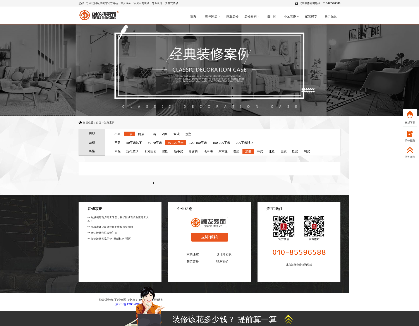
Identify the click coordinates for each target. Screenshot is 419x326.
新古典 (193, 151)
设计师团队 (224, 254)
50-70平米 (155, 142)
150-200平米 (221, 142)
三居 (153, 134)
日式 (283, 151)
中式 (260, 151)
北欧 (272, 151)
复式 (176, 134)
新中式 (178, 151)
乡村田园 (150, 151)
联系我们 (222, 261)
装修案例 (250, 16)
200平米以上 (244, 142)
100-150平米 (198, 142)
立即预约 (209, 237)
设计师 (271, 16)
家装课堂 (311, 16)
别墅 (188, 134)
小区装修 (290, 16)
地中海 (208, 151)
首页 (193, 16)
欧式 (295, 151)
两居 (141, 134)
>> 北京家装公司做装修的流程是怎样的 (110, 226)
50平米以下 (134, 142)
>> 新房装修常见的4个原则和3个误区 (109, 238)
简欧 (165, 151)
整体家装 (211, 16)
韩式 (307, 151)
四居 (165, 134)
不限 (118, 134)
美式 (236, 151)
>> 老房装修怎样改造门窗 (102, 232)
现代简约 (132, 151)
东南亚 (223, 151)
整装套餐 (193, 261)
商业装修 (232, 16)
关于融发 (331, 16)
